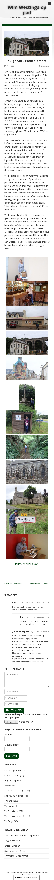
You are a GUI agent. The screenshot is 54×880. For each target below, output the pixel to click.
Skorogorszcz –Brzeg (14, 850)
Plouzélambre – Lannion (38, 583)
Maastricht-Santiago (14, 790)
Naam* (8, 734)
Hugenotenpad (11, 780)
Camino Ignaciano (13, 770)
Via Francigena (11, 811)
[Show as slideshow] (27, 564)
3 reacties (45, 66)
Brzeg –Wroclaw (12, 845)
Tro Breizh (9, 800)
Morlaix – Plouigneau (14, 583)
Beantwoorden (43, 603)
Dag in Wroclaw (12, 840)
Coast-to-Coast (12, 775)
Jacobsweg (9, 785)
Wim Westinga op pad (27, 10)
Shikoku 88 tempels (13, 795)
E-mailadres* (11, 744)
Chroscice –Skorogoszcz (16, 855)
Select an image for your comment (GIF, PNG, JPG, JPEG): (26, 716)
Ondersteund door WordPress (19, 872)
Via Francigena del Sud (15, 816)
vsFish (29, 875)
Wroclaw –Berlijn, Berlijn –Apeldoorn (22, 835)
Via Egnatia (9, 805)
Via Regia (8, 821)
